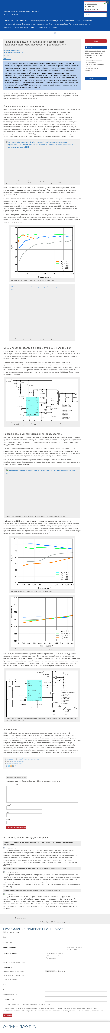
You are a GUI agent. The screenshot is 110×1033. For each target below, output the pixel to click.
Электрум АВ (88, 70)
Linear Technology (18, 761)
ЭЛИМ (97, 68)
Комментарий (12, 785)
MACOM (100, 55)
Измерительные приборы (58, 24)
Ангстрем (95, 58)
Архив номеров (92, 9)
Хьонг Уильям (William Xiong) (13, 52)
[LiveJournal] (15, 765)
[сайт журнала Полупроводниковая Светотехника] (75, 918)
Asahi (103, 51)
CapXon (92, 53)
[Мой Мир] (13, 765)
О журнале (35, 11)
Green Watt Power (100, 53)
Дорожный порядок (90, 60)
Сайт (8, 819)
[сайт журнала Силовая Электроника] (34, 918)
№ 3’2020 (6, 56)
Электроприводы (52, 21)
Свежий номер (92, 4)
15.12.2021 (10, 759)
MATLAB (87, 58)
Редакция (14, 11)
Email (8, 812)
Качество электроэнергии (13, 27)
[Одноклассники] (11, 765)
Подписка (90, 6)
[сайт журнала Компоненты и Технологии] (59, 918)
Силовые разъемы (11, 21)
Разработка (22, 759)
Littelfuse (94, 55)
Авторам (7, 11)
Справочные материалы (47, 27)
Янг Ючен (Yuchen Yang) (11, 50)
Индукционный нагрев (12, 24)
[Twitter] (9, 765)
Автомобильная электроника (80, 24)
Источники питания (67, 21)
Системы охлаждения (84, 21)
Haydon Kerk (88, 55)
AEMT (86, 51)
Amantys (91, 51)
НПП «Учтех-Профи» (90, 62)
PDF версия (7, 59)
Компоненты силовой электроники (32, 21)
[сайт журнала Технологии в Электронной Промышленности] (47, 918)
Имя (8, 805)
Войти (6, 14)
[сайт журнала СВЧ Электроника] (90, 918)
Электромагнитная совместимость (35, 24)
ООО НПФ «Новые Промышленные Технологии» (94, 65)
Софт (26, 27)
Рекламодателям (24, 11)
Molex (91, 58)
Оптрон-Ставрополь (90, 68)
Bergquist (87, 53)
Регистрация (14, 14)
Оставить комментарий (15, 763)
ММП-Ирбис (99, 60)
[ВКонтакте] (6, 765)
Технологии (33, 27)
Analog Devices (97, 51)
